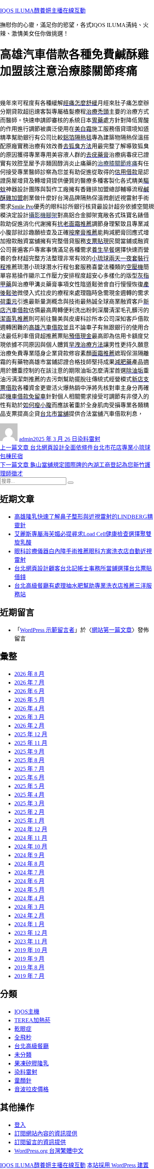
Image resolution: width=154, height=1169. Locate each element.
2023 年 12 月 (30, 933)
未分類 (23, 1055)
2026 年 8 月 (29, 674)
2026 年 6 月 (29, 691)
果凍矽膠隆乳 (31, 1063)
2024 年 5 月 (29, 890)
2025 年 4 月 (29, 795)
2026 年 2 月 (29, 726)
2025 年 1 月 (29, 821)
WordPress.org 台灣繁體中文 (48, 1151)
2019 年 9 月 (29, 959)
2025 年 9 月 (29, 752)
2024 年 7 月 (29, 872)
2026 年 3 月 (29, 717)
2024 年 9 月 (29, 855)
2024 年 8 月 (29, 864)
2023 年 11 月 (30, 941)
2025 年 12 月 (30, 734)
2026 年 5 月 (29, 700)
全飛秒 (23, 1037)
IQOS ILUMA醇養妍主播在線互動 (43, 11)
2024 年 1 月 (29, 924)
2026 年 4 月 (29, 708)
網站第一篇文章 (112, 630)
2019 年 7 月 (29, 976)
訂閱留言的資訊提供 (40, 1142)
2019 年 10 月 (30, 950)
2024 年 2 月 (29, 916)
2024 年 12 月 (30, 829)
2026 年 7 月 (29, 682)
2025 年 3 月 (29, 803)
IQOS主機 (26, 1012)
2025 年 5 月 (29, 786)
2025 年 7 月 (29, 769)
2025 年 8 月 (29, 760)
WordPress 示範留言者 (47, 630)
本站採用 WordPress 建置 (118, 1165)
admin (26, 439)
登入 (20, 1125)
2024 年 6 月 (29, 881)
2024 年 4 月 (29, 898)
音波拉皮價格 (31, 1089)
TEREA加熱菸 (32, 1020)
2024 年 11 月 (30, 838)
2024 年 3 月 (29, 907)
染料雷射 (88, 439)
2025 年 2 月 (29, 812)
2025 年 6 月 (29, 777)
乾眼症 (23, 1029)
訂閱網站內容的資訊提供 (45, 1134)
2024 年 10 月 (30, 846)
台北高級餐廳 (31, 1046)
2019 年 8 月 (29, 967)
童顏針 (23, 1081)
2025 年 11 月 (30, 743)
